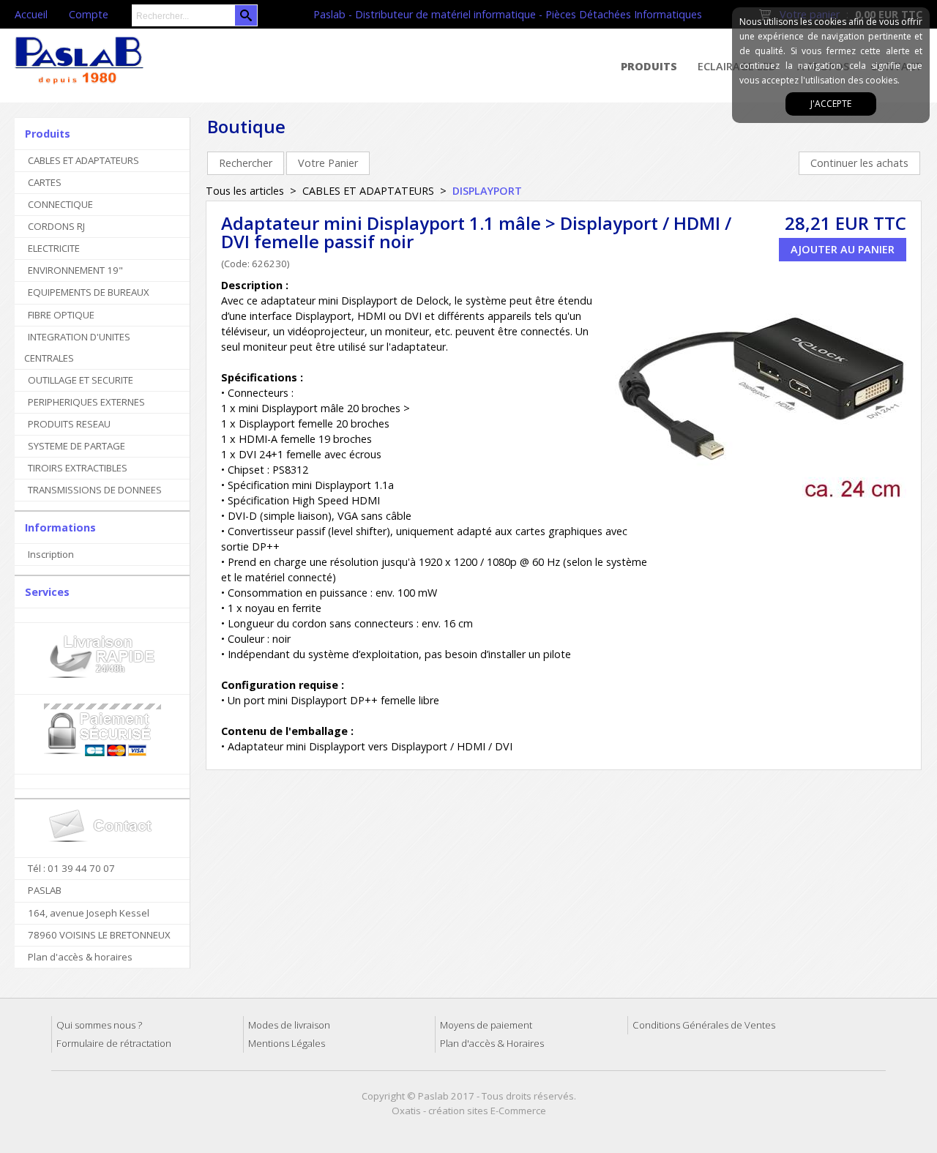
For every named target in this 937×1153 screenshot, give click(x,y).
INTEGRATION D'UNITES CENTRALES (77, 347)
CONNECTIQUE (60, 204)
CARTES (44, 182)
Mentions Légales (286, 1043)
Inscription (51, 554)
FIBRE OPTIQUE (61, 314)
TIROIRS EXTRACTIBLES (77, 467)
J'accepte (830, 103)
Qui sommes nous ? (99, 1024)
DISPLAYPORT (487, 191)
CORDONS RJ (56, 226)
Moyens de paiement (486, 1024)
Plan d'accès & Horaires (492, 1043)
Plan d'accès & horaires (80, 956)
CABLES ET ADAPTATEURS (83, 160)
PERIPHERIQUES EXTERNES (86, 401)
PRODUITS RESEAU (69, 423)
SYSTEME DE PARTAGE (76, 445)
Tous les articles (245, 191)
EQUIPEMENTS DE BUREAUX (88, 292)
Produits (649, 66)
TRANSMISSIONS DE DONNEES (95, 489)
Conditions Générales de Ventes (703, 1024)
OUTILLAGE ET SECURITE (80, 380)
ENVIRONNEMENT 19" (75, 270)
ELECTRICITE (54, 248)
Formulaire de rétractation (113, 1043)
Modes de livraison (289, 1024)
